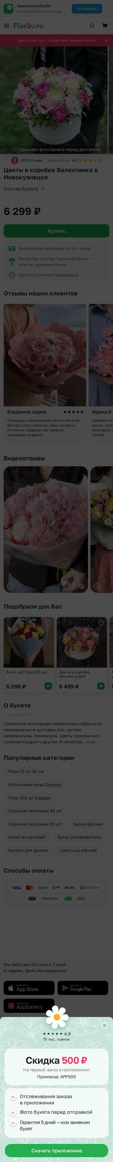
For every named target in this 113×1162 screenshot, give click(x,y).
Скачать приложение (56, 1151)
